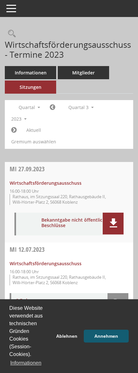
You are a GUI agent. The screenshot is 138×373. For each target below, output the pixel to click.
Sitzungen (30, 87)
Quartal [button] (27, 107)
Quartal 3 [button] (79, 107)
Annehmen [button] (106, 336)
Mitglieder (83, 73)
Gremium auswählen (33, 142)
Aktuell (33, 130)
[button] (113, 223)
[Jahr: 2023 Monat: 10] (14, 130)
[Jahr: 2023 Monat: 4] (52, 107)
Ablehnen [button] (66, 336)
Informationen (31, 73)
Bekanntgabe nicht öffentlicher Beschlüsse (75, 222)
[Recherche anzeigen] (10, 34)
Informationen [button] (25, 363)
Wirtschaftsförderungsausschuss (46, 183)
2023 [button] (17, 119)
